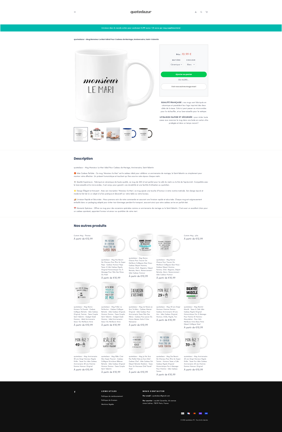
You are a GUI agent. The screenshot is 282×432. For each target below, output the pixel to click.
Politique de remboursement (112, 396)
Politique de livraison (109, 400)
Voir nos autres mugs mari (183, 86)
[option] (114, 84)
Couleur (190, 60)
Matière (176, 60)
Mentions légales (107, 404)
